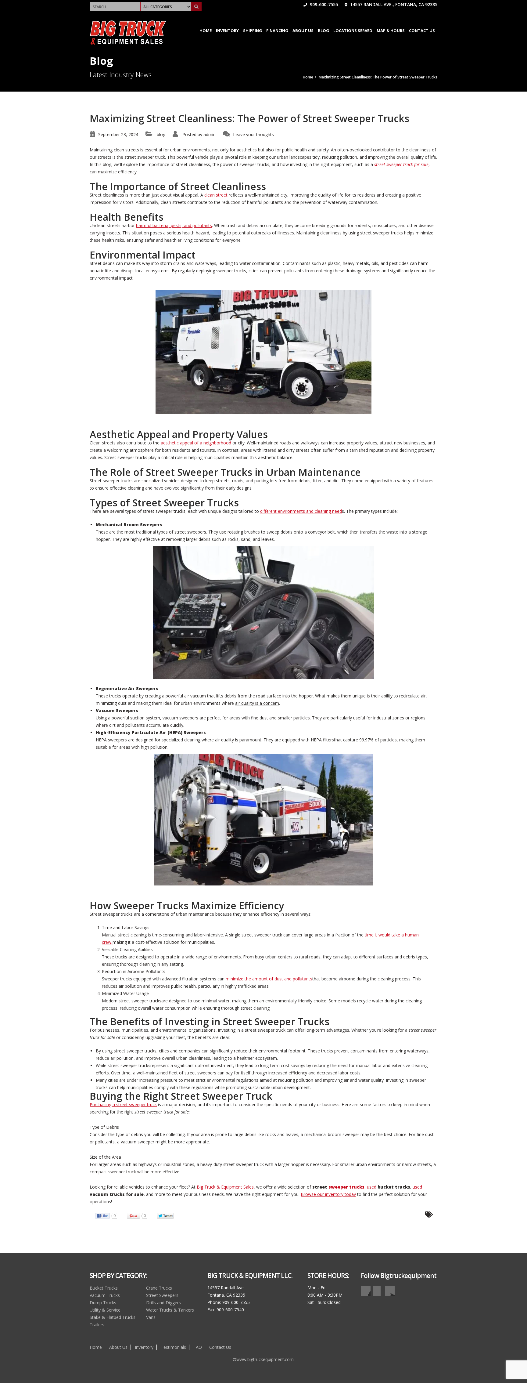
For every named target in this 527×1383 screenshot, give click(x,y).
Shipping (252, 30)
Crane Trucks (159, 1288)
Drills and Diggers (163, 1302)
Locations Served (352, 30)
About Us (303, 30)
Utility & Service (105, 1310)
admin (209, 134)
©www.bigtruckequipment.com (263, 1359)
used (388, 1187)
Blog (323, 30)
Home (205, 30)
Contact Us (422, 30)
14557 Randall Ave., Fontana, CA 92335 (393, 4)
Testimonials (173, 1347)
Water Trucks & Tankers (170, 1310)
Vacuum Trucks (105, 1295)
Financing (277, 30)
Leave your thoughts (253, 134)
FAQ (197, 1347)
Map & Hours (391, 30)
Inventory (227, 30)
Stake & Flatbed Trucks (112, 1317)
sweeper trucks (346, 1187)
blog (161, 134)
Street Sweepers (162, 1295)
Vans (151, 1317)
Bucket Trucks (104, 1288)
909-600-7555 (323, 4)
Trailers (97, 1324)
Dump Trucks (103, 1302)
